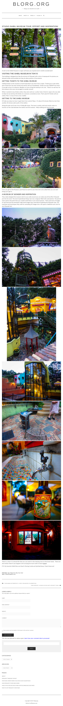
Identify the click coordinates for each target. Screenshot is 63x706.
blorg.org (31, 4)
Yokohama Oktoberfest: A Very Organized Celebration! (20, 583)
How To (26, 15)
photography (10, 574)
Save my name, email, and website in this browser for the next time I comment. (18, 630)
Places (39, 15)
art (5, 574)
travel (14, 574)
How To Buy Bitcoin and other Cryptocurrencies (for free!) (18, 685)
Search (31, 648)
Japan (8, 572)
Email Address (5, 604)
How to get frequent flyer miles (11, 687)
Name (3, 598)
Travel (32, 15)
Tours (19, 572)
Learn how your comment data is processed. (37, 638)
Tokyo (17, 572)
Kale (27, 703)
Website (4, 611)
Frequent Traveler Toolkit (9, 678)
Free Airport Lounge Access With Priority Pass (45, 585)
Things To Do (12, 572)
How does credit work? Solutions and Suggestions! (16, 680)
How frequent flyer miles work (10, 683)
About (20, 15)
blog (7, 574)
